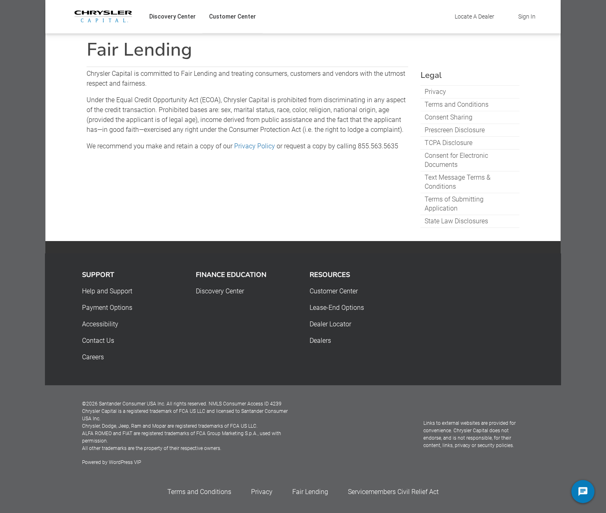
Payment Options (107, 308)
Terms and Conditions (457, 104)
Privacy (435, 92)
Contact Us (98, 340)
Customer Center (232, 16)
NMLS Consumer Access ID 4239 (245, 404)
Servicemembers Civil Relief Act (393, 492)
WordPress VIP (125, 462)
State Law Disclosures (456, 221)
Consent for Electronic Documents (456, 160)
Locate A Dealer (474, 16)
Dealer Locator (330, 324)
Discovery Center (172, 16)
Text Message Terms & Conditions (458, 181)
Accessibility (100, 324)
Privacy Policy (254, 146)
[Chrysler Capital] (103, 16)
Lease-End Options (337, 308)
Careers (93, 357)
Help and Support (107, 291)
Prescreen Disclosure (455, 130)
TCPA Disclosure (448, 143)
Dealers (320, 340)
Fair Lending (310, 492)
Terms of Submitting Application (454, 203)
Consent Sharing (448, 117)
